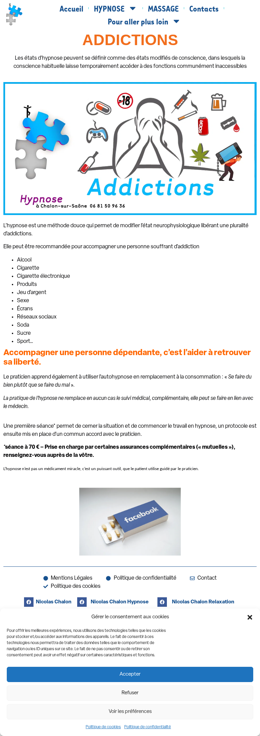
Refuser (130, 693)
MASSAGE (163, 8)
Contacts (204, 8)
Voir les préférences (130, 711)
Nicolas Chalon (53, 602)
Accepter (130, 674)
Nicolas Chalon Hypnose (120, 602)
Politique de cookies (103, 727)
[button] (249, 617)
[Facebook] (29, 602)
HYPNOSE (109, 8)
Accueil (71, 8)
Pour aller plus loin (138, 21)
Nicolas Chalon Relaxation (203, 602)
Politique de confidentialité (147, 727)
